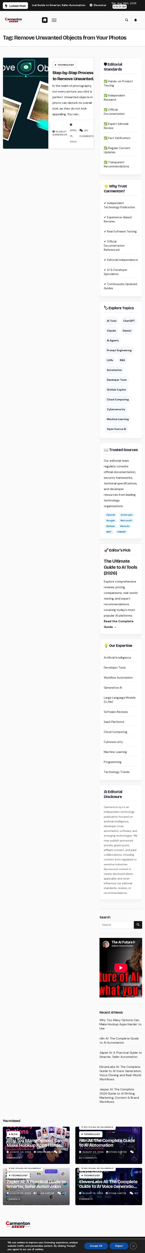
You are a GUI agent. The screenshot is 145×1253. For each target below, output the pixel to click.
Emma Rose (44, 1152)
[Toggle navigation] (54, 20)
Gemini (127, 330)
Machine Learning (118, 419)
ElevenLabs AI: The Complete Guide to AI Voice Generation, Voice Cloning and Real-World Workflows (120, 1073)
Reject (119, 1246)
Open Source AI (116, 429)
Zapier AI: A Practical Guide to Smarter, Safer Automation (120, 1055)
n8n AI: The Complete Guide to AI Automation (119, 1040)
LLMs (110, 360)
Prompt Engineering (119, 350)
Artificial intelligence (98, 1126)
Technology (66, 64)
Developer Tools (117, 379)
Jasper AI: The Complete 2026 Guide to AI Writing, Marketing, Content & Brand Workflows (119, 1095)
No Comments (88, 1158)
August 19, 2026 (93, 1193)
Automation (114, 370)
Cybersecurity (116, 409)
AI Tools (111, 320)
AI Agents (113, 340)
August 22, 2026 (21, 1193)
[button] (126, 20)
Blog (14, 1134)
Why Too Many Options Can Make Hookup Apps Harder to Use (120, 1024)
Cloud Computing (118, 399)
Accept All (96, 1246)
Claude (111, 330)
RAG (122, 360)
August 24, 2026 (21, 1152)
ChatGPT (129, 320)
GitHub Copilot (116, 389)
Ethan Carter (118, 1152)
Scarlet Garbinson (59, 133)
